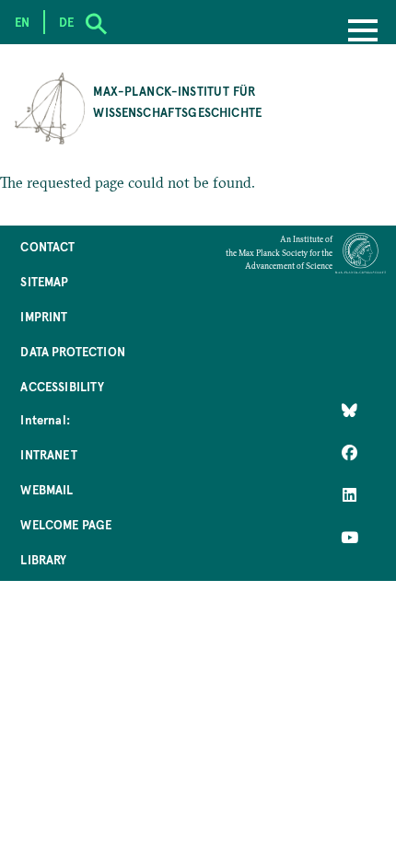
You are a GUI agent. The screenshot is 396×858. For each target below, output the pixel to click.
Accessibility (62, 386)
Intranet (48, 454)
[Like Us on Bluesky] (349, 409)
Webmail (46, 489)
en (22, 21)
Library (43, 559)
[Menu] (363, 32)
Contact (47, 246)
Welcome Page (65, 524)
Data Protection (72, 351)
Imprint (43, 316)
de (66, 21)
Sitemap (44, 281)
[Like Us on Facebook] (349, 453)
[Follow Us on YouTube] (349, 537)
